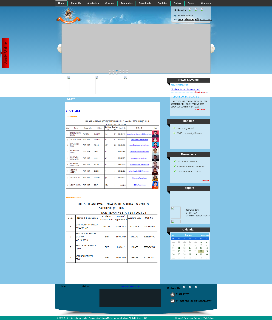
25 (179, 254)
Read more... (201, 89)
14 (196, 248)
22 (201, 251)
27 (173, 241)
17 (173, 251)
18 (179, 251)
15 (201, 248)
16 (207, 248)
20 (190, 251)
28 (179, 241)
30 (190, 241)
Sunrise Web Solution (205, 318)
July (173, 235)
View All (206, 180)
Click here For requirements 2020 (185, 86)
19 (184, 251)
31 (196, 241)
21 (196, 251)
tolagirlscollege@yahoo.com (195, 19)
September (205, 235)
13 (190, 248)
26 (184, 254)
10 (173, 248)
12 (184, 248)
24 (173, 254)
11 (179, 248)
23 (207, 251)
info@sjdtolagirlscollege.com (194, 300)
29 (184, 241)
